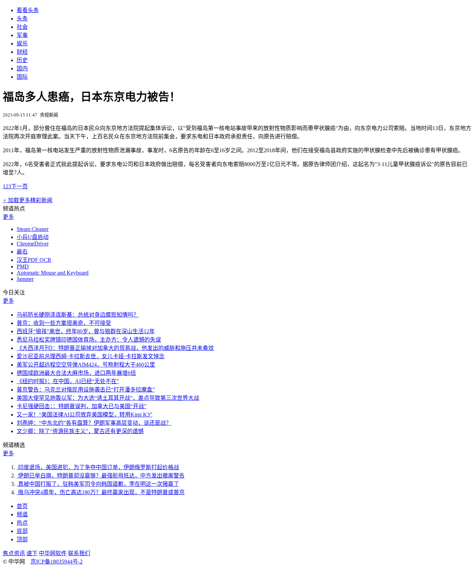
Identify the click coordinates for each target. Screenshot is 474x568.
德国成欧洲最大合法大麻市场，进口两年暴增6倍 (76, 373)
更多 (8, 217)
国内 (22, 68)
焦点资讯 (14, 553)
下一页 (19, 186)
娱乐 (22, 43)
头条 (22, 18)
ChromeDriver (33, 244)
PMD (23, 266)
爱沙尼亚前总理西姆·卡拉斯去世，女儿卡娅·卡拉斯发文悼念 (90, 356)
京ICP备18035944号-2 (57, 562)
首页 (22, 506)
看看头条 (28, 10)
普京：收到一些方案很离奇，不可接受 (64, 323)
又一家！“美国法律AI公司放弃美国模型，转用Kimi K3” (84, 415)
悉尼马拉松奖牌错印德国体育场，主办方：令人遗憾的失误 (89, 340)
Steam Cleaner (33, 229)
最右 (22, 252)
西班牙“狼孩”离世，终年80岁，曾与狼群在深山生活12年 (86, 331)
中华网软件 (53, 553)
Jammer (25, 279)
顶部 (22, 539)
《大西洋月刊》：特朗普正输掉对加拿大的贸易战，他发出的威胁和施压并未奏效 (115, 348)
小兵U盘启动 (33, 237)
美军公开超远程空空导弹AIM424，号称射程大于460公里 (86, 365)
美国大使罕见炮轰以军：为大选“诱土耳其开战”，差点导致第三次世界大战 (108, 398)
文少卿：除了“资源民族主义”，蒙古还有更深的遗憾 (80, 431)
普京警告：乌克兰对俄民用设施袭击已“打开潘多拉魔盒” (86, 390)
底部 (22, 531)
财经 (22, 52)
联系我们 (79, 553)
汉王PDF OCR (34, 260)
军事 (22, 35)
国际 (22, 77)
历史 (22, 60)
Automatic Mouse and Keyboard (52, 273)
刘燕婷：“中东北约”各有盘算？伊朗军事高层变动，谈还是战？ (94, 423)
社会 (22, 27)
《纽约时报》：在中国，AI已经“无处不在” (68, 381)
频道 (22, 514)
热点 (22, 523)
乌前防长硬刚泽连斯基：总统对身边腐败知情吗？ (78, 315)
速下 (31, 553)
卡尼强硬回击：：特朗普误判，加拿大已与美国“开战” (81, 406)
